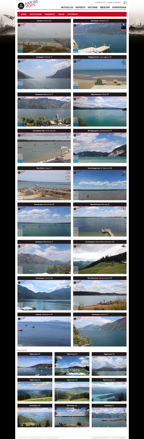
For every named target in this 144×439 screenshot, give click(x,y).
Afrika (23, 14)
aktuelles (67, 7)
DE (125, 2)
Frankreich (50, 14)
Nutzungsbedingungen (52, 437)
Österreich (73, 14)
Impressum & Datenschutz (37, 437)
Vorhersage (119, 7)
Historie (93, 7)
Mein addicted (100, 2)
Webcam (105, 7)
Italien (61, 14)
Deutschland (36, 14)
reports (81, 7)
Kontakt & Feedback (114, 2)
